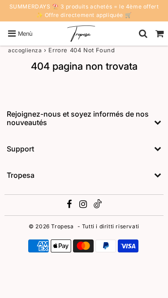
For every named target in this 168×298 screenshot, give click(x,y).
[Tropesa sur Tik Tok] (97, 206)
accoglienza (25, 50)
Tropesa (62, 226)
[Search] (143, 33)
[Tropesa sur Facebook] (70, 205)
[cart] (160, 33)
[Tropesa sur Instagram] (84, 205)
